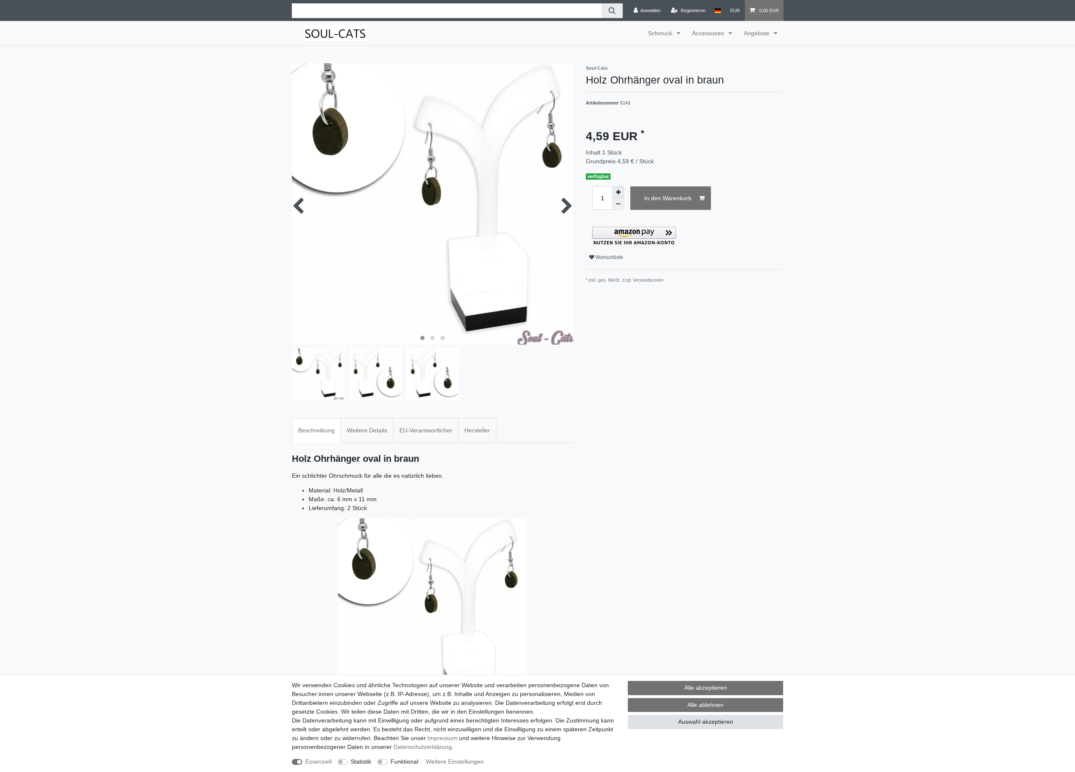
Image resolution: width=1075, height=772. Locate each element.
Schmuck (661, 33)
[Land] (718, 10)
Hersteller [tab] (477, 430)
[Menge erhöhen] (618, 192)
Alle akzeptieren (705, 687)
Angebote (757, 33)
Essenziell (318, 761)
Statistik (361, 761)
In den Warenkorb (668, 198)
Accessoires (709, 33)
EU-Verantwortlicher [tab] (425, 430)
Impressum (442, 738)
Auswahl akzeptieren (705, 721)
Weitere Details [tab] (367, 430)
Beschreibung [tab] (316, 430)
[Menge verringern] (618, 204)
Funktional (404, 761)
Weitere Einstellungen (455, 761)
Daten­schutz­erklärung (422, 746)
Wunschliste (608, 257)
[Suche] (612, 10)
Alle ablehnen (705, 704)
